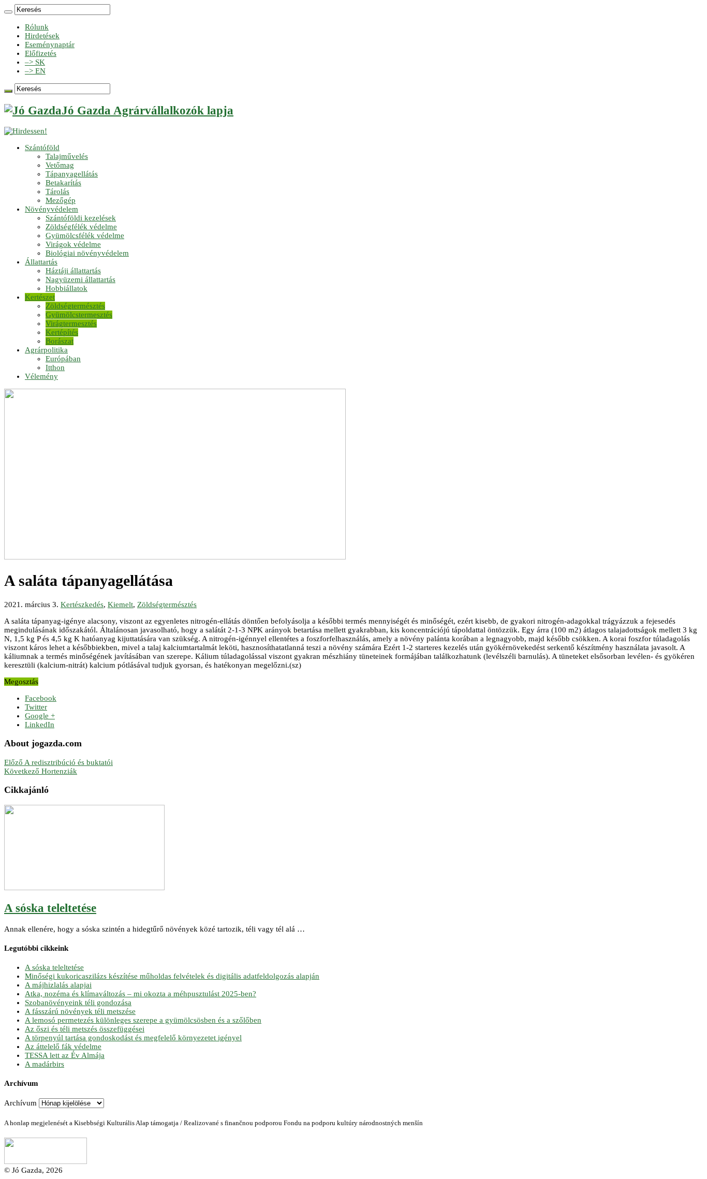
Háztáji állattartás (73, 271)
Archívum (20, 1103)
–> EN (35, 71)
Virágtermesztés (71, 323)
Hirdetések (42, 36)
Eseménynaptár (50, 44)
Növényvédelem (51, 209)
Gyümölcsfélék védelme (85, 235)
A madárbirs (44, 1064)
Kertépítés (62, 332)
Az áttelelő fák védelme (63, 1046)
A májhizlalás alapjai (58, 985)
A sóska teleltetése (50, 908)
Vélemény (41, 376)
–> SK (35, 62)
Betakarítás (63, 183)
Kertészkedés (82, 604)
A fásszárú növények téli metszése (80, 1011)
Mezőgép (61, 200)
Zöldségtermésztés (75, 306)
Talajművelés (67, 156)
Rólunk (37, 27)
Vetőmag (60, 165)
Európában (63, 359)
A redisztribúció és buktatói (58, 762)
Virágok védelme (73, 244)
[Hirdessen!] (25, 131)
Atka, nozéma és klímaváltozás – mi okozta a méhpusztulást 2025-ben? (140, 994)
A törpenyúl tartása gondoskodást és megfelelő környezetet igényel (133, 1038)
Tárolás (57, 191)
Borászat (59, 341)
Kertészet (40, 297)
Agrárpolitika (46, 350)
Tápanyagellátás (72, 174)
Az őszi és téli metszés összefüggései (84, 1029)
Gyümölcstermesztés (79, 315)
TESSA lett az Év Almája (65, 1055)
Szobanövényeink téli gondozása (78, 1002)
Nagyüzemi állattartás (80, 279)
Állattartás (41, 262)
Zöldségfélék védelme (81, 227)
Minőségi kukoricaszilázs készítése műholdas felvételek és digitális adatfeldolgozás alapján (172, 976)
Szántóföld (42, 147)
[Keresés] (8, 11)
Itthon (55, 367)
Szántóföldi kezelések (81, 218)
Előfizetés (40, 53)
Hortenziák (40, 771)
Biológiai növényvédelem (87, 253)
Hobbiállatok (66, 288)
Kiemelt (120, 604)
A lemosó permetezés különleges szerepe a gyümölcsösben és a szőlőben (143, 1020)
